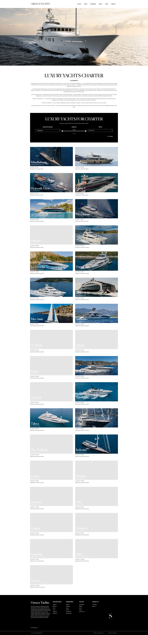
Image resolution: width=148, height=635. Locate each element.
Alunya (80, 345)
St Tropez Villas (34, 627)
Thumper (82, 240)
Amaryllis (37, 554)
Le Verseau (38, 267)
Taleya (35, 423)
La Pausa (81, 162)
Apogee (81, 476)
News (106, 4)
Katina (35, 476)
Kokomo (81, 450)
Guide (85, 4)
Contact (113, 4)
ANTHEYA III (39, 214)
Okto (79, 502)
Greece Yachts (40, 4)
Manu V (81, 188)
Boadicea (82, 528)
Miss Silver (82, 214)
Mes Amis (37, 319)
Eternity (36, 502)
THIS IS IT (83, 293)
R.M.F (80, 371)
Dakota (35, 240)
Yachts (79, 4)
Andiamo (81, 319)
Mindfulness (39, 162)
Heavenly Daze (40, 188)
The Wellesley (40, 450)
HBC (79, 554)
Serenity (36, 293)
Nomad (35, 528)
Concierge (93, 4)
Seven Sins (82, 397)
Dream (35, 580)
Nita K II (36, 397)
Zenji (79, 423)
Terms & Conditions (99, 633)
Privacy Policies (112, 633)
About (100, 4)
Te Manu (36, 345)
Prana (34, 371)
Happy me (82, 267)
